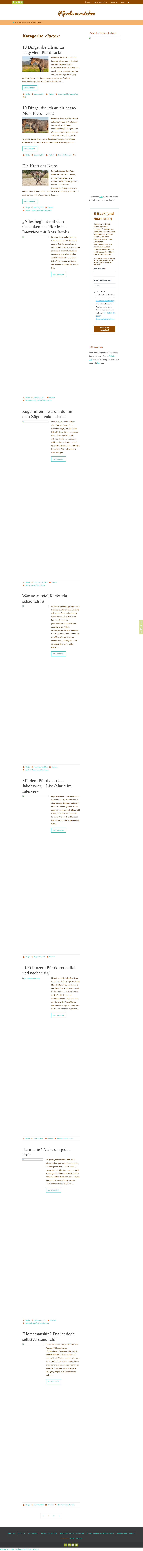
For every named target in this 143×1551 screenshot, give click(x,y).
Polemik (71, 1505)
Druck (28, 210)
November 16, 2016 (40, 767)
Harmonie (29, 1323)
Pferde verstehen (76, 13)
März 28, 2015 (39, 1505)
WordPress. (79, 1538)
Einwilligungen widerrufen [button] (126, 1533)
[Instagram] (19, 2)
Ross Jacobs (47, 400)
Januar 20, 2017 (39, 397)
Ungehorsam (44, 1323)
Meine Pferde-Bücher (101, 2)
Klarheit (39, 400)
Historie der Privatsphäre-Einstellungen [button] (100, 1533)
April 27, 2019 (38, 207)
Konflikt (36, 1323)
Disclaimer (21, 1533)
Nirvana (72, 1538)
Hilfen (28, 585)
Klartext (51, 94)
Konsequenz (36, 770)
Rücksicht (44, 770)
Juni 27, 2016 (38, 1138)
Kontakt (123, 2)
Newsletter (113, 2)
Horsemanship (63, 94)
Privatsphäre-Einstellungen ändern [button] (72, 1533)
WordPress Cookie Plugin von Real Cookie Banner (19, 1549)
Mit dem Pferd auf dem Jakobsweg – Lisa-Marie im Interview (47, 786)
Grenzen (33, 210)
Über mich (88, 2)
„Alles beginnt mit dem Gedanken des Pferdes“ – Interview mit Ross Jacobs (45, 226)
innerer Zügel (35, 585)
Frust (60, 155)
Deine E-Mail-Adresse (102, 280)
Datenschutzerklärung (105, 301)
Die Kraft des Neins (40, 165)
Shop (70, 1138)
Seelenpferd (67, 155)
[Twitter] (16, 2)
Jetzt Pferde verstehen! (104, 329)
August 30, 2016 (39, 957)
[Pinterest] (21, 2)
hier (100, 196)
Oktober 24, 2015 (40, 1320)
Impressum (11, 1533)
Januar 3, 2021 (39, 94)
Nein (50, 210)
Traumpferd (73, 94)
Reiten (43, 585)
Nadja (28, 94)
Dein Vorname (99, 269)
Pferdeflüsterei (62, 1138)
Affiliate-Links (33, 1533)
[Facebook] (13, 2)
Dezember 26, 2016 (40, 582)
